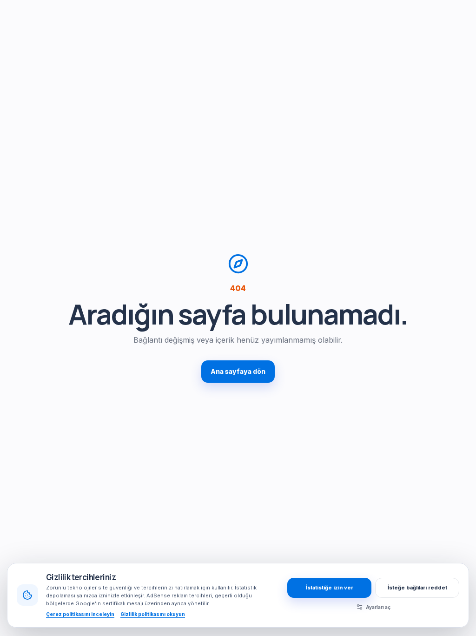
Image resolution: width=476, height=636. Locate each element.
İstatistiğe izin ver (329, 587)
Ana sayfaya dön (238, 371)
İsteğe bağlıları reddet (417, 587)
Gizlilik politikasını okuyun (152, 614)
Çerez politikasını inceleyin (80, 614)
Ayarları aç (378, 607)
